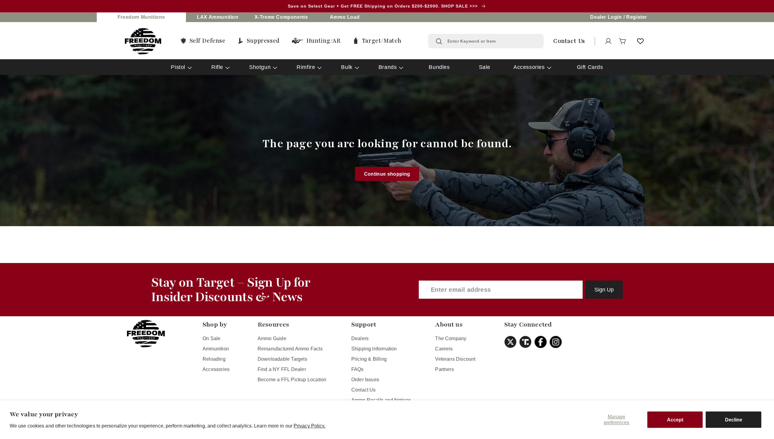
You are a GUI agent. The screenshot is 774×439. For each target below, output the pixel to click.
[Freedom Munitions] (143, 41)
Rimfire (306, 67)
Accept (675, 419)
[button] (622, 41)
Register (636, 17)
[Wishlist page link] (640, 41)
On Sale (211, 338)
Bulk (346, 67)
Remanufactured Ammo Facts (290, 348)
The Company (450, 338)
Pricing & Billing (369, 359)
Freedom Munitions (141, 17)
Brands (388, 67)
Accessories (529, 67)
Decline (733, 419)
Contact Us (363, 389)
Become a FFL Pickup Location (292, 379)
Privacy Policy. (310, 425)
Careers (444, 348)
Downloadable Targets (282, 359)
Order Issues (365, 379)
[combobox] (491, 41)
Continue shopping (387, 173)
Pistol (178, 67)
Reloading (214, 359)
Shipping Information (374, 348)
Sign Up (604, 290)
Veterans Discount (455, 359)
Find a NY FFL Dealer (282, 369)
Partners (444, 369)
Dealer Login (606, 17)
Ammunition (216, 348)
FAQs (357, 369)
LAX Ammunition (217, 17)
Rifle (217, 67)
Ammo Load (344, 17)
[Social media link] (511, 342)
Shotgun (260, 67)
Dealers (360, 338)
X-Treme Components (281, 17)
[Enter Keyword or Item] (439, 41)
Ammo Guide (272, 338)
